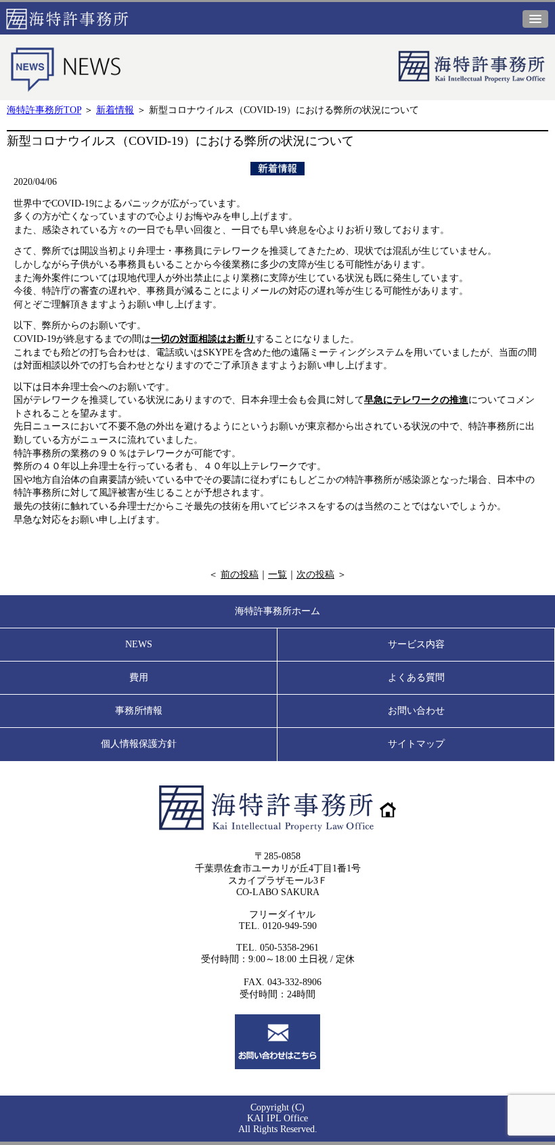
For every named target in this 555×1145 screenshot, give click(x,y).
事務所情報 (138, 711)
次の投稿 (315, 574)
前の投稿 (240, 574)
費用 (138, 677)
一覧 (277, 574)
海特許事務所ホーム (277, 611)
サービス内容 (416, 644)
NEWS (138, 644)
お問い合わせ (416, 711)
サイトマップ (416, 744)
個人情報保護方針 (139, 744)
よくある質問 (416, 677)
